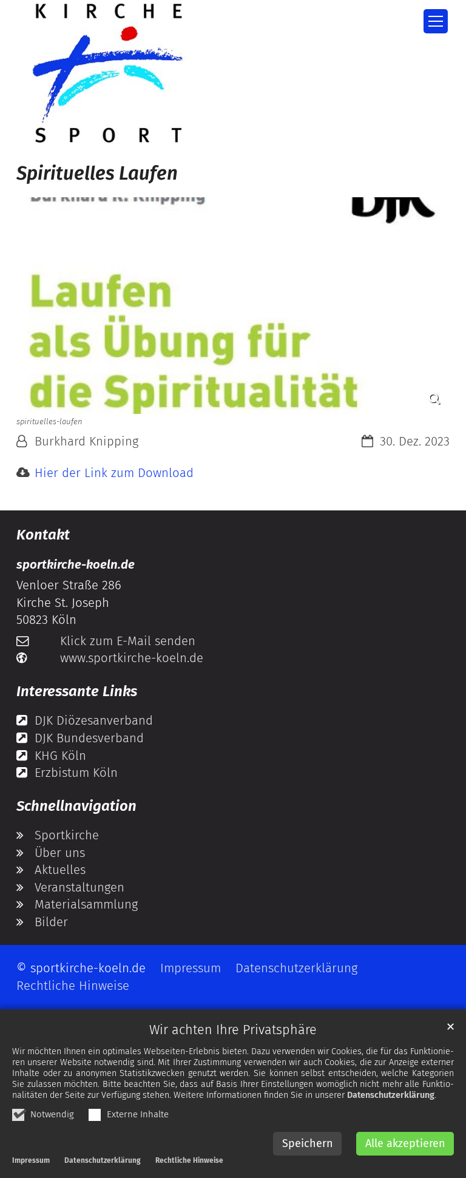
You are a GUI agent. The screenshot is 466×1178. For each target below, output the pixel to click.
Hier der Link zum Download (114, 472)
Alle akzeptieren (405, 1143)
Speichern (307, 1143)
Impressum (31, 1160)
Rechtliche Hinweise (189, 1160)
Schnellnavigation (76, 805)
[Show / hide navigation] (436, 21)
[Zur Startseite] (107, 73)
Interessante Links (76, 691)
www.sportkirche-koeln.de (131, 658)
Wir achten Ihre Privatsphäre (233, 1030)
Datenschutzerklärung (390, 1095)
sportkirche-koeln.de (75, 564)
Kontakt (43, 534)
